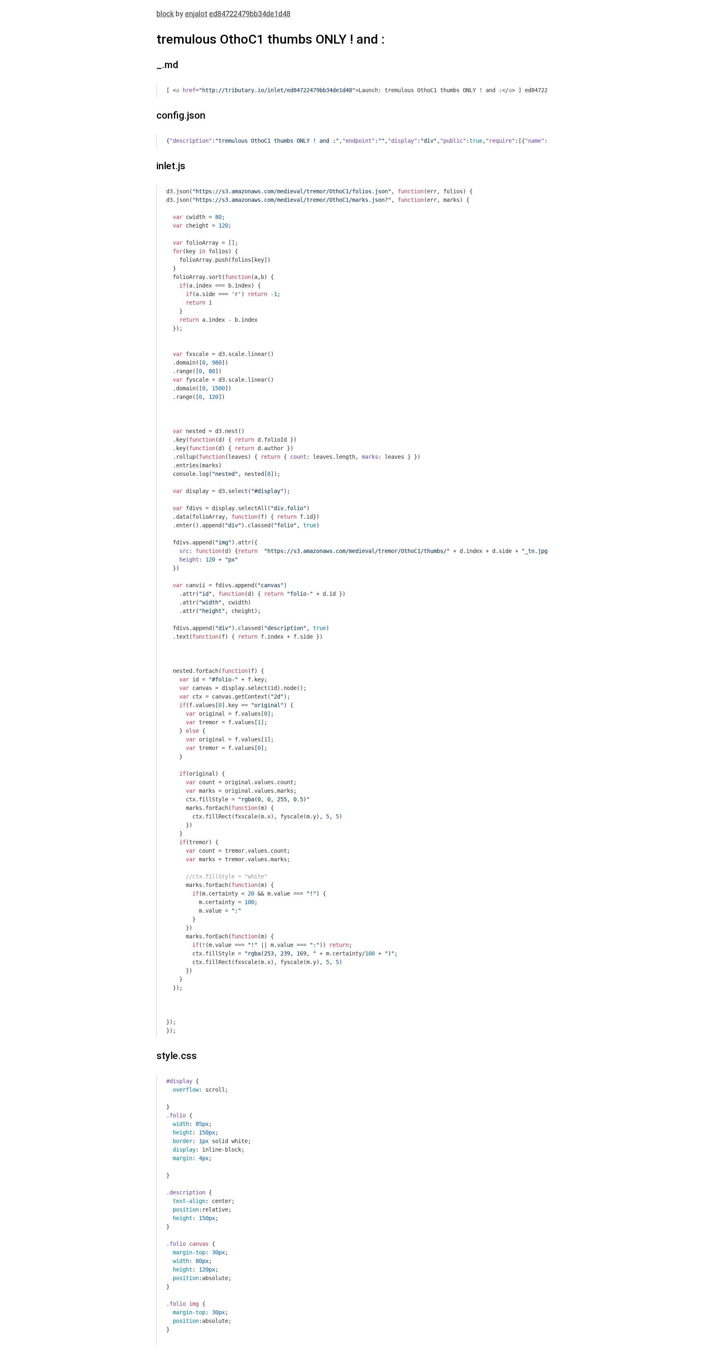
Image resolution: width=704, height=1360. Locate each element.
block (165, 13)
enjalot (196, 13)
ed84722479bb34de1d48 (249, 13)
